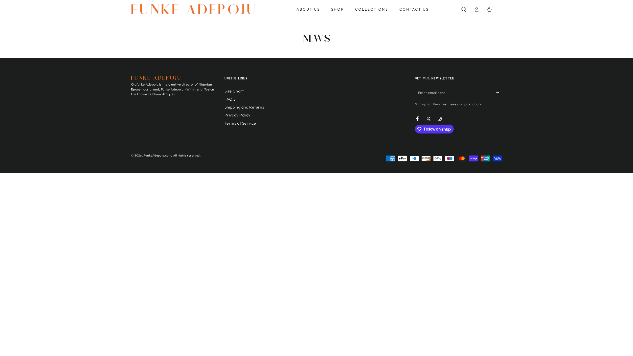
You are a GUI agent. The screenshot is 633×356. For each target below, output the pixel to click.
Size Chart (234, 91)
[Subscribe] (499, 92)
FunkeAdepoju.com (157, 155)
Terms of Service (240, 123)
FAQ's (230, 99)
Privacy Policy (237, 114)
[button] (463, 9)
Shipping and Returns (244, 107)
